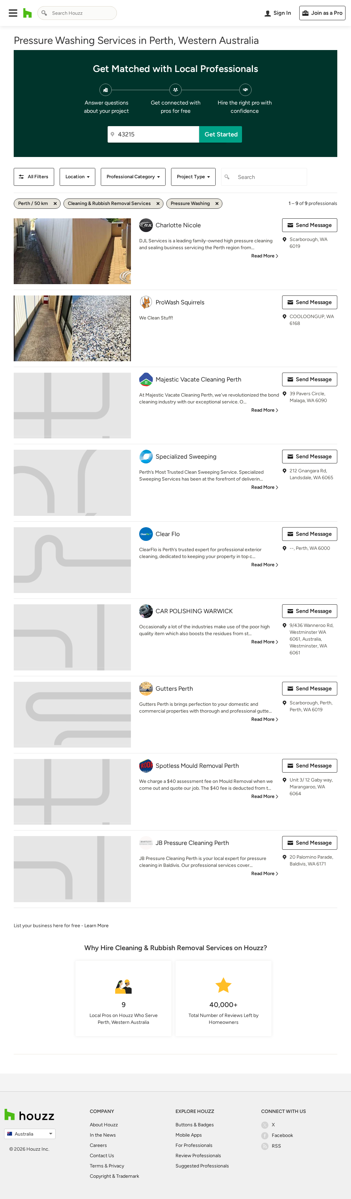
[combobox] (77, 13)
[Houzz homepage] (28, 13)
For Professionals (194, 1145)
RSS (276, 1146)
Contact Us (102, 1156)
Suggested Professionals (202, 1166)
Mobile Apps (189, 1135)
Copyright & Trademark (114, 1176)
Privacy (116, 1166)
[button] (13, 13)
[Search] (44, 13)
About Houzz (104, 1125)
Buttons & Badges (195, 1125)
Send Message (314, 225)
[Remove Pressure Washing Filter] (217, 204)
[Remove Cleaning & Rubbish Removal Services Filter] (158, 204)
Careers (98, 1145)
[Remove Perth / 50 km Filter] (55, 204)
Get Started (221, 134)
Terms (97, 1166)
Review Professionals (198, 1156)
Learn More (96, 926)
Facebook (282, 1135)
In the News (103, 1135)
